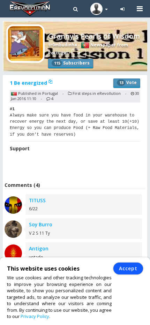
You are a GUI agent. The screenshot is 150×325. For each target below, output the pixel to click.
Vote (128, 82)
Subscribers (72, 63)
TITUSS (37, 200)
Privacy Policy (35, 316)
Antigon (38, 248)
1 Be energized (29, 83)
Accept (128, 268)
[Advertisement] (76, 167)
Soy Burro (40, 224)
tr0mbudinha (62, 45)
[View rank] (79, 53)
